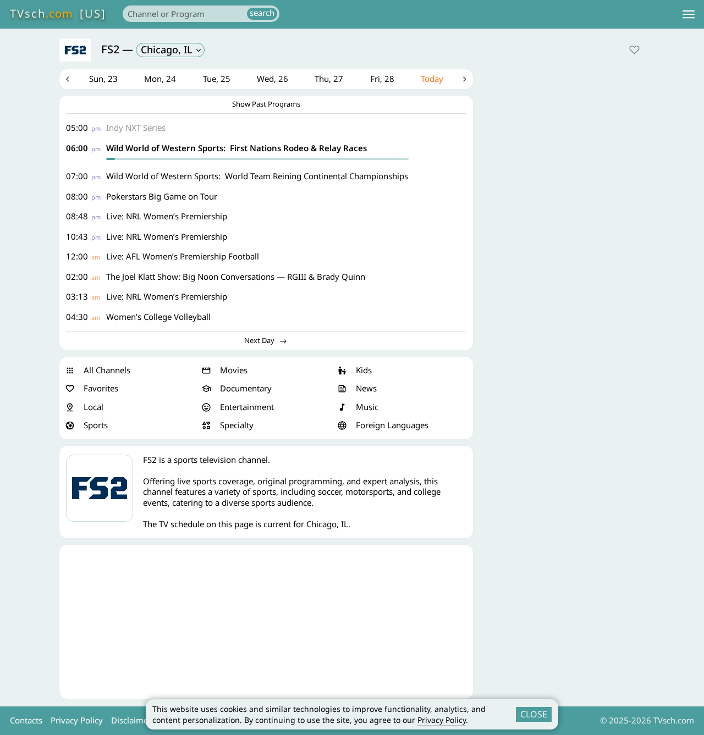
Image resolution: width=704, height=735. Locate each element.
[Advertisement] (266, 622)
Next (465, 79)
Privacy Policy (441, 720)
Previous (67, 79)
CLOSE (533, 714)
